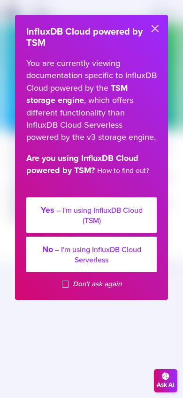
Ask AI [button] (166, 385)
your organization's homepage (93, 190)
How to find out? (123, 170)
